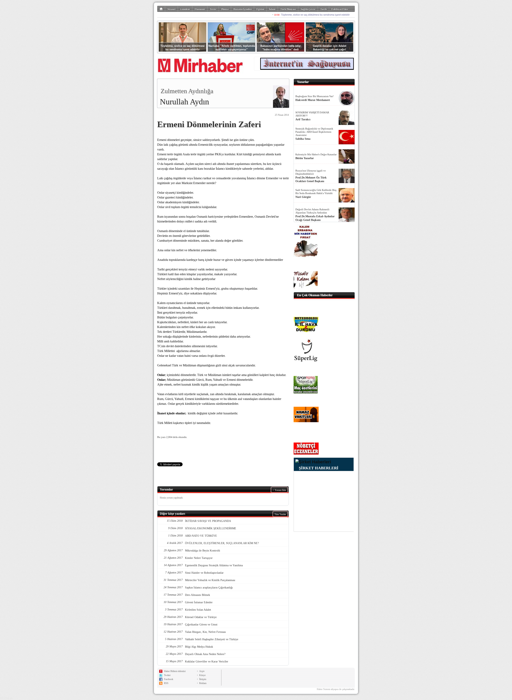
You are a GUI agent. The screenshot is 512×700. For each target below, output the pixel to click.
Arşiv (202, 671)
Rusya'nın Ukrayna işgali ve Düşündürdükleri (310, 172)
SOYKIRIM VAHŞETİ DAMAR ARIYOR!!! (312, 114)
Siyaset (171, 9)
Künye (202, 675)
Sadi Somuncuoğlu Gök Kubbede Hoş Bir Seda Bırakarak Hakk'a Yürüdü (315, 191)
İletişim (202, 679)
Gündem (185, 9)
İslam (272, 9)
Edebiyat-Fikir (339, 9)
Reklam (202, 683)
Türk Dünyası (288, 9)
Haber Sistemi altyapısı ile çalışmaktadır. (336, 689)
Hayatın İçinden (242, 9)
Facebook (168, 679)
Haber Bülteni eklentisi (175, 671)
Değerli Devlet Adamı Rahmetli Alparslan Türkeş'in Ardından (312, 211)
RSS (166, 683)
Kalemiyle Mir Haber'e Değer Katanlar (316, 154)
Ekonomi (200, 9)
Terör (213, 9)
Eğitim (260, 9)
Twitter (167, 675)
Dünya (225, 9)
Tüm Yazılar (280, 514)
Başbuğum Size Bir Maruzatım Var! (314, 96)
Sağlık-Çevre (308, 9)
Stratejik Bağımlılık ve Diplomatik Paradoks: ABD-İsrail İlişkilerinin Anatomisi (314, 132)
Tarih (323, 9)
